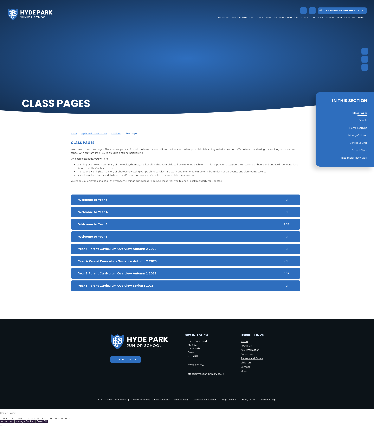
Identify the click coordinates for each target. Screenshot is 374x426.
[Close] (1, 425)
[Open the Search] (312, 10)
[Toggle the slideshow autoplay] (364, 67)
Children (116, 133)
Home (74, 133)
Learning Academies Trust (345, 10)
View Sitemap (181, 399)
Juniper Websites (160, 399)
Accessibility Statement (205, 399)
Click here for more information (89, 418)
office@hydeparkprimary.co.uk (206, 374)
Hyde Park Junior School (94, 133)
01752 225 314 (196, 365)
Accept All (7, 421)
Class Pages (131, 133)
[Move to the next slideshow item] (364, 51)
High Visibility (229, 399)
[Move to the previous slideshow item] (364, 59)
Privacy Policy (248, 399)
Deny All (42, 421)
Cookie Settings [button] (268, 399)
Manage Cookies (24, 421)
